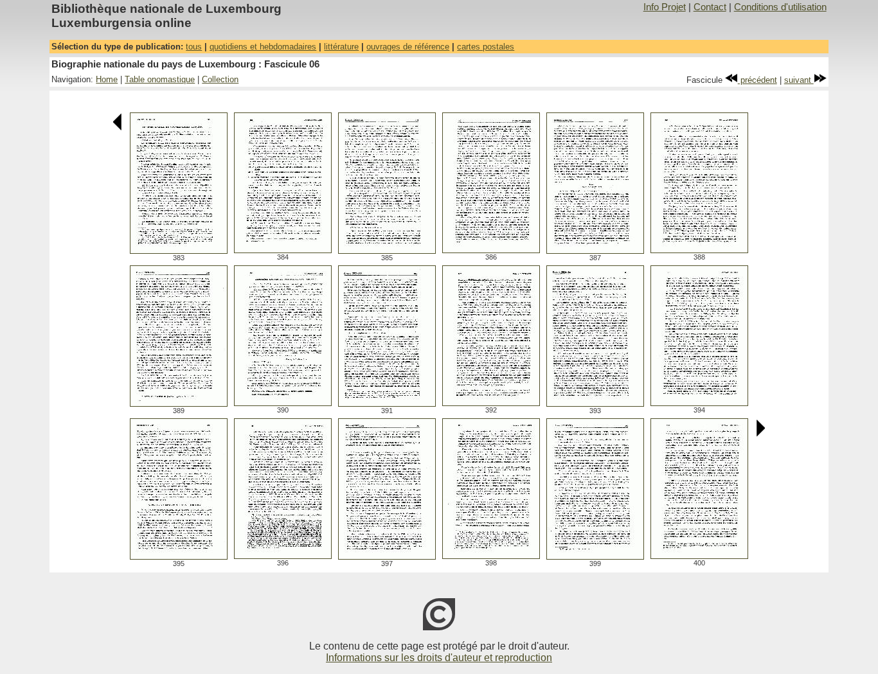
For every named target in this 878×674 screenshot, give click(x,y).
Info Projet (664, 7)
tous (194, 46)
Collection (220, 79)
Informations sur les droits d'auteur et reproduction (439, 657)
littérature (341, 46)
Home (107, 79)
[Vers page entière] (179, 250)
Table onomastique (160, 79)
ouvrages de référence (407, 46)
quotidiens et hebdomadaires (263, 46)
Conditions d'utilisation (780, 7)
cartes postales (485, 46)
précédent (757, 80)
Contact (710, 7)
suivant (799, 80)
